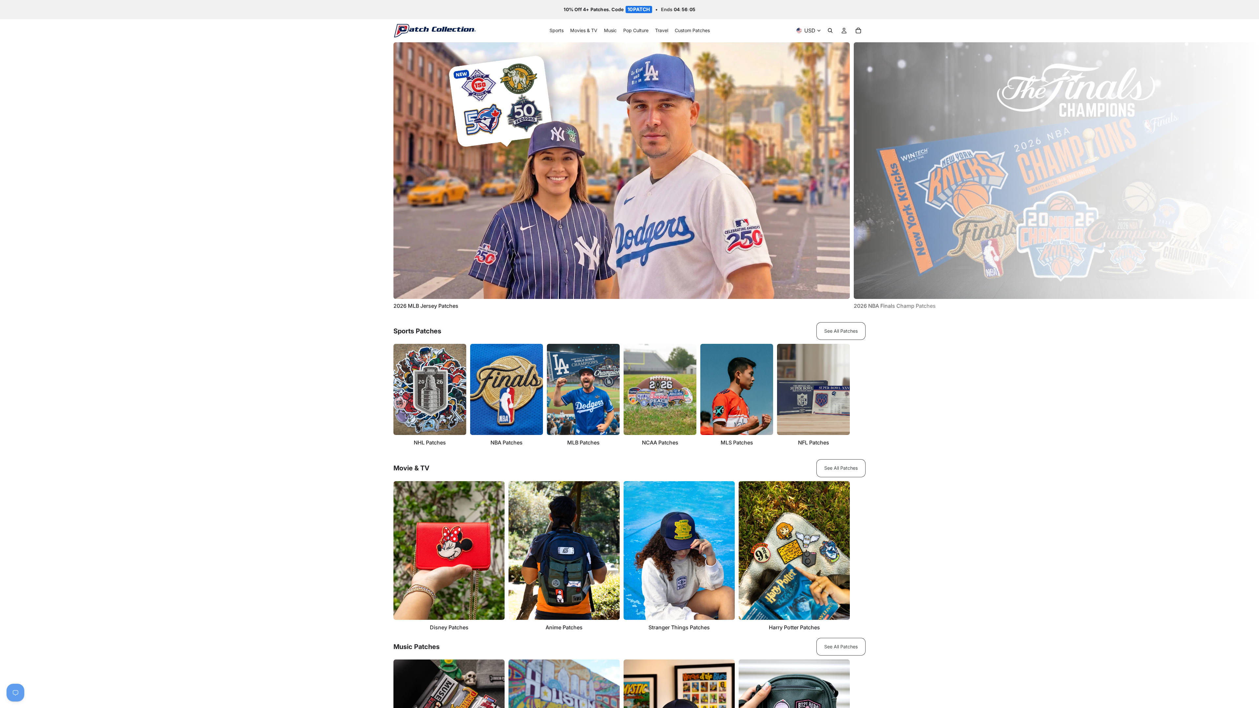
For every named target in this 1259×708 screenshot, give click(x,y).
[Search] (830, 31)
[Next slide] (858, 175)
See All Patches (841, 331)
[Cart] (858, 31)
